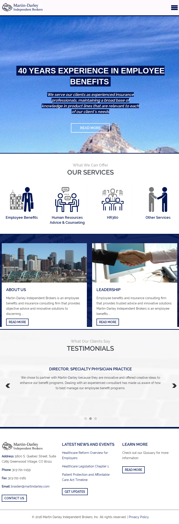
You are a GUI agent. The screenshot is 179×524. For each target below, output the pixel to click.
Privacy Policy (139, 517)
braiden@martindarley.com (30, 486)
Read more (90, 128)
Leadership (108, 289)
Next (172, 385)
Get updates (75, 491)
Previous (8, 385)
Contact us (14, 498)
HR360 (112, 217)
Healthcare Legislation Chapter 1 (85, 466)
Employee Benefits (22, 217)
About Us (16, 289)
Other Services (158, 217)
